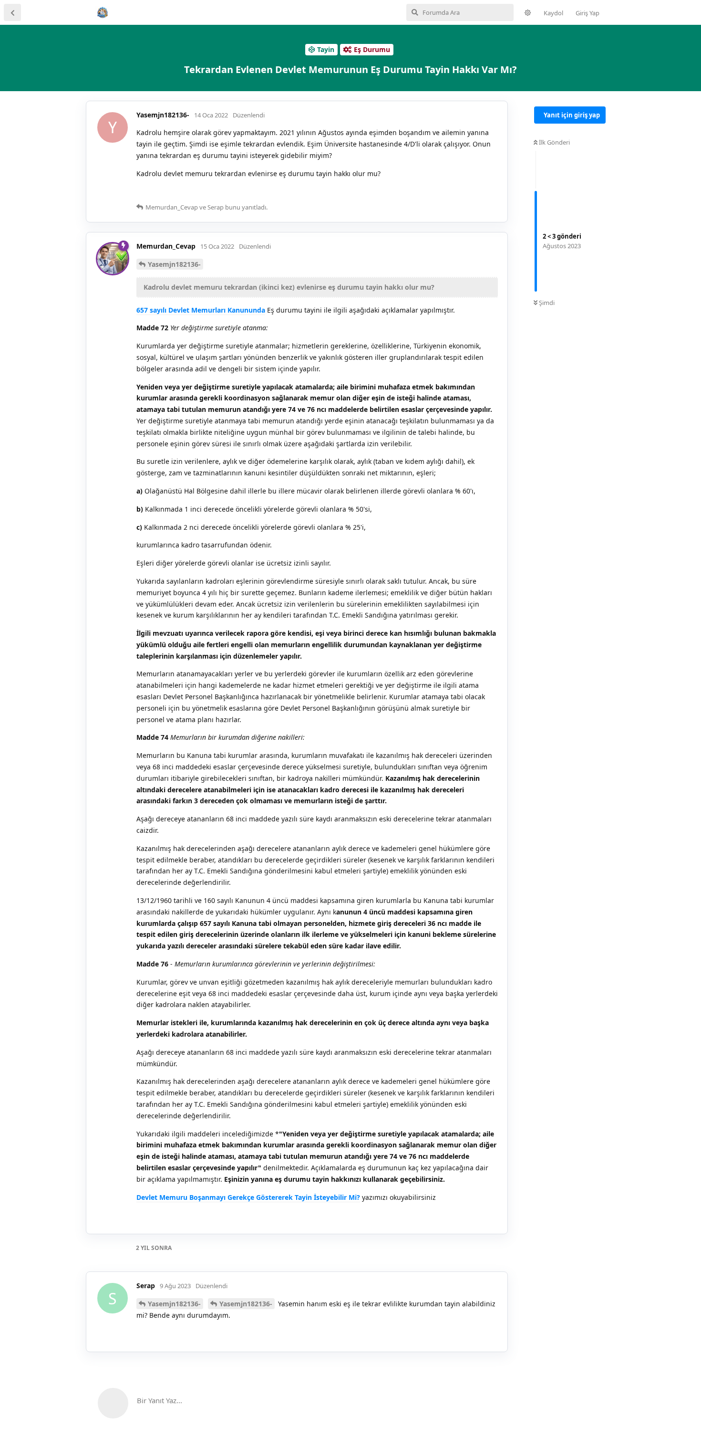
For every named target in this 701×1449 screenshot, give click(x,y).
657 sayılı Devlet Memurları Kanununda (200, 310)
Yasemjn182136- (174, 264)
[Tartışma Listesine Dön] (12, 12)
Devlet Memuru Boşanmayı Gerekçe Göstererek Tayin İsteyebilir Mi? (248, 1197)
